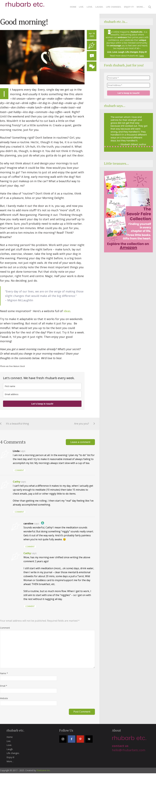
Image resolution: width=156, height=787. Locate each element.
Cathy (16, 481)
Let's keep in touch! (42, 403)
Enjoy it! (129, 6)
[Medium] (89, 739)
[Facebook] (71, 739)
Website (4, 698)
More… (141, 6)
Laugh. (99, 6)
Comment (19, 470)
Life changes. (113, 6)
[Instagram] (63, 739)
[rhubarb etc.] (24, 2)
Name (4, 673)
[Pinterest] (80, 739)
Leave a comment (80, 442)
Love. (90, 6)
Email (3, 685)
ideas (67, 311)
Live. (81, 6)
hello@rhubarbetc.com (128, 750)
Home (73, 6)
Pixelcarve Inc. (43, 770)
